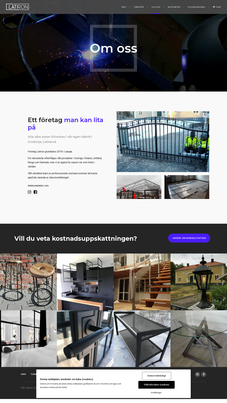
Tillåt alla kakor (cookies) (156, 384)
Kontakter (174, 7)
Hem (123, 7)
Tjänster (139, 7)
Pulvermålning (196, 7)
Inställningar (156, 393)
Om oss (155, 7)
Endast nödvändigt (156, 375)
